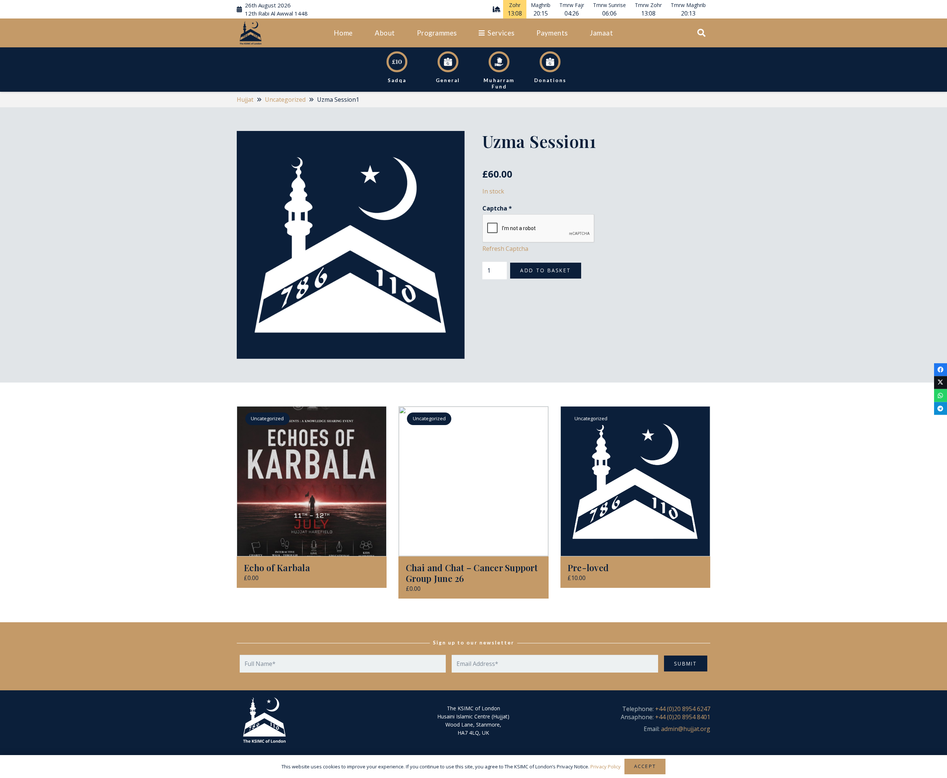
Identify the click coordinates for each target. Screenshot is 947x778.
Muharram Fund (498, 83)
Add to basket (545, 270)
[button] (399, 33)
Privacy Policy (605, 766)
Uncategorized (285, 99)
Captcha (497, 208)
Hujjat (245, 99)
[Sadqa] (397, 61)
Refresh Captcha (505, 249)
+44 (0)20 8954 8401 (682, 717)
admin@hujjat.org (685, 729)
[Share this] (940, 369)
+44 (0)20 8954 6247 (682, 709)
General (448, 80)
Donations (550, 80)
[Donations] (550, 61)
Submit (685, 663)
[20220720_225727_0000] (250, 33)
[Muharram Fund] (499, 61)
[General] (448, 61)
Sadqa (397, 80)
